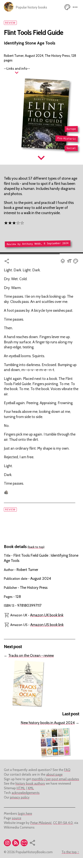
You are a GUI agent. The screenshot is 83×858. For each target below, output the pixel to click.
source (16, 818)
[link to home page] (9, 7)
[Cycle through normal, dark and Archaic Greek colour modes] (67, 7)
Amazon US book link (47, 625)
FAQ (67, 770)
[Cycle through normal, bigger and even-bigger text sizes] (69, 261)
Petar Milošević (41, 823)
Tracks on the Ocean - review (31, 655)
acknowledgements (26, 793)
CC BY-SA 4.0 (63, 823)
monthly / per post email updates (55, 779)
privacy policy (20, 797)
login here (25, 813)
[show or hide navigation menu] (75, 7)
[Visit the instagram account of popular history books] (8, 843)
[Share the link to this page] (32, 261)
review (10, 22)
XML (31, 788)
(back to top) (36, 547)
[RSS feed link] (16, 843)
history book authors (30, 783)
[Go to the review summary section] (41, 158)
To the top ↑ (70, 852)
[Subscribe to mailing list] (25, 843)
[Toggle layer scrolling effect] (63, 261)
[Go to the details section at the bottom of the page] (17, 72)
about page (54, 774)
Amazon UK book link (46, 615)
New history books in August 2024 (48, 723)
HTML (21, 788)
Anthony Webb (31, 244)
